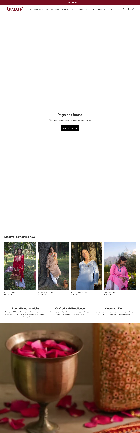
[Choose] (99, 287)
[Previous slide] (7, 266)
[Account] (128, 9)
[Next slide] (33, 266)
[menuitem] (113, 9)
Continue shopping (70, 128)
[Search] (123, 9)
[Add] (33, 287)
